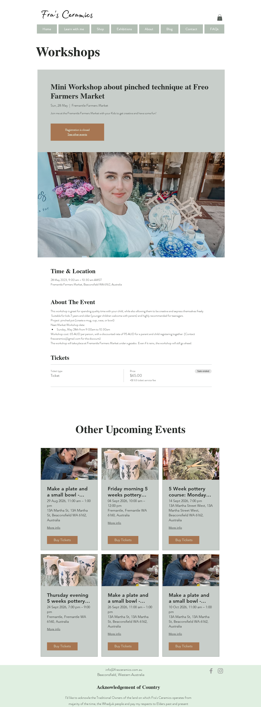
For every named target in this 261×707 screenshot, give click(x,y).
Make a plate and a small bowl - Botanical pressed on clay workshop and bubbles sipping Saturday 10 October (189, 598)
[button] (219, 17)
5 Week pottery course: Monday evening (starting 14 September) (188, 492)
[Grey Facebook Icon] (211, 670)
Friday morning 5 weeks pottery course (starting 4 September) (128, 492)
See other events (77, 134)
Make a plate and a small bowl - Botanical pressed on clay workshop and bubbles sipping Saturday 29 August (67, 492)
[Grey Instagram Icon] (220, 670)
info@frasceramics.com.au (123, 669)
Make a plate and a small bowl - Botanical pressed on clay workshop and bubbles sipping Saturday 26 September (128, 598)
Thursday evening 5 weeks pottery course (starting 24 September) (69, 598)
